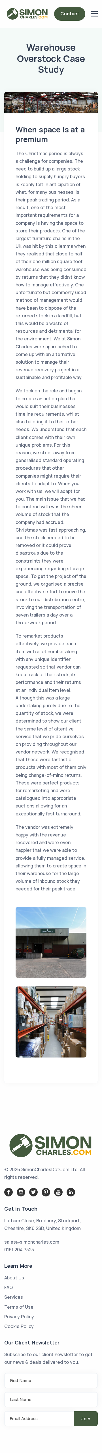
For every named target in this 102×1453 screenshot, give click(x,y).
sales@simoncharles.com (31, 1242)
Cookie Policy (19, 1326)
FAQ (8, 1287)
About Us (14, 1278)
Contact (69, 14)
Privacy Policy (19, 1316)
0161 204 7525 (19, 1249)
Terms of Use (18, 1307)
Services (13, 1297)
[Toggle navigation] (94, 14)
